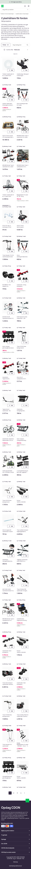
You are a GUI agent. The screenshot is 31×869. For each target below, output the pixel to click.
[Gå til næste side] (24, 793)
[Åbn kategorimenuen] (28, 6)
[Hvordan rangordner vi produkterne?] (4, 49)
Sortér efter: (10, 50)
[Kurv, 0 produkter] (25, 6)
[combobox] (15, 9)
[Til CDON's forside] (2, 6)
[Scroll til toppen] (27, 800)
